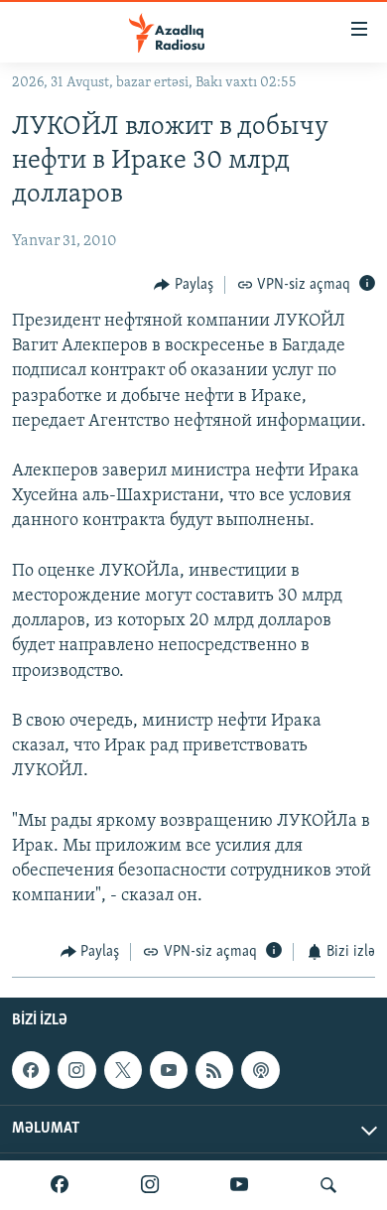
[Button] (183, 285)
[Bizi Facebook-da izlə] (59, 1185)
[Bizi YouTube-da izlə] (239, 1185)
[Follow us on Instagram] (76, 1070)
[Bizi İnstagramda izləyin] (150, 1185)
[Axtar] (328, 1185)
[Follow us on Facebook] (31, 1070)
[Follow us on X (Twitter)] (123, 1070)
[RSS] (214, 1070)
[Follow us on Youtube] (169, 1070)
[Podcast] (260, 1070)
